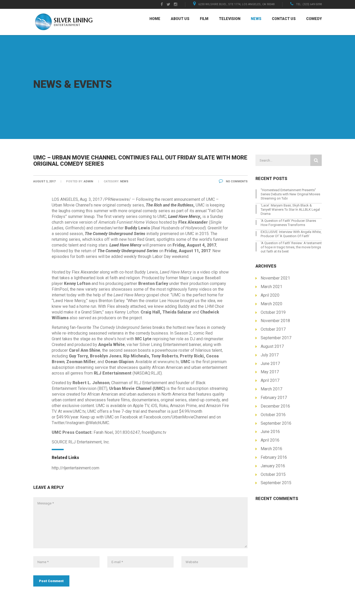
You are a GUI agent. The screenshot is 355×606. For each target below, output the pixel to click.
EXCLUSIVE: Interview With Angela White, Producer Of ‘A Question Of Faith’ (291, 234)
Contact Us (284, 19)
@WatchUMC (97, 422)
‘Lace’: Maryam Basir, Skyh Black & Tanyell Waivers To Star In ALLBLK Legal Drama (290, 209)
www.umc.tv (168, 361)
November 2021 (275, 278)
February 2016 (274, 457)
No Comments (236, 181)
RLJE (156, 373)
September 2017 (276, 337)
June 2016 (270, 431)
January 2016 (273, 465)
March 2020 (271, 303)
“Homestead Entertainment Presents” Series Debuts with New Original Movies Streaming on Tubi (290, 194)
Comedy (314, 19)
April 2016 (270, 440)
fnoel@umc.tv (154, 432)
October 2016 (273, 414)
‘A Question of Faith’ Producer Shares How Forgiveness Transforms (288, 223)
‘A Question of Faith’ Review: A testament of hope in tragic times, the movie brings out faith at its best (291, 247)
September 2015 (276, 482)
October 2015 (273, 474)
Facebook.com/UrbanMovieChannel (175, 417)
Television (229, 19)
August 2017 (272, 346)
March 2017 (271, 389)
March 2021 (271, 286)
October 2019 (273, 312)
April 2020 (270, 295)
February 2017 (274, 397)
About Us (180, 19)
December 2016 (275, 406)
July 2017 (270, 354)
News (256, 19)
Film (204, 19)
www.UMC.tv (74, 411)
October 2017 (273, 329)
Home (154, 19)
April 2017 (270, 380)
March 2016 (271, 448)
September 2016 (276, 423)
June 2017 (270, 363)
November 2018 (275, 320)
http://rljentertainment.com (75, 467)
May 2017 (270, 371)
